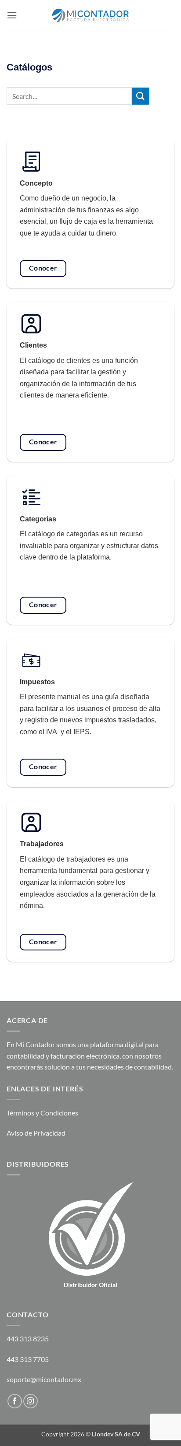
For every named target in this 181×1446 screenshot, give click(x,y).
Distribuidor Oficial (90, 1284)
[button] (12, 15)
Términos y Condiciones (42, 1112)
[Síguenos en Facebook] (14, 1401)
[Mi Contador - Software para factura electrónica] (90, 15)
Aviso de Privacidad (36, 1133)
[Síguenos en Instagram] (30, 1401)
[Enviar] (140, 96)
